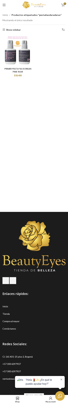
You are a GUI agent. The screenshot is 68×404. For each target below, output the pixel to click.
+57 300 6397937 (11, 363)
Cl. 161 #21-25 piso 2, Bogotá (17, 356)
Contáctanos (9, 328)
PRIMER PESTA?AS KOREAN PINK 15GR (17, 70)
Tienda (6, 313)
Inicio (5, 15)
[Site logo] (34, 4)
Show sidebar (13, 29)
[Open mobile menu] (4, 5)
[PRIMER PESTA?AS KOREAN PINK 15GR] (17, 51)
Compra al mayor (10, 321)
